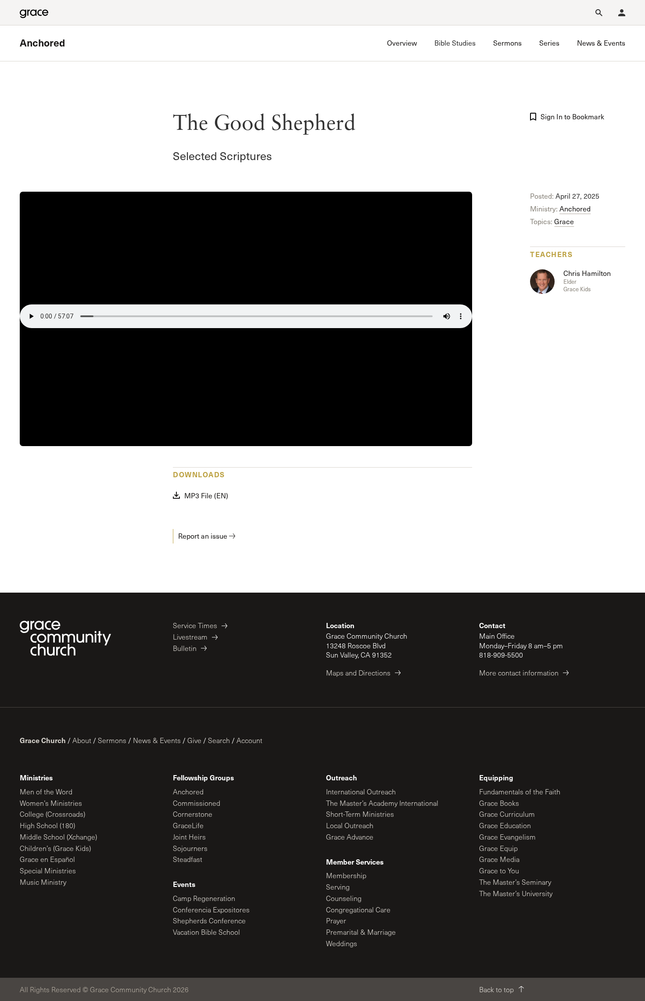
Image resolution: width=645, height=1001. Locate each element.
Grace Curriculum (507, 814)
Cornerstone (192, 814)
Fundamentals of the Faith (519, 791)
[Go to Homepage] (34, 12)
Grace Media (499, 859)
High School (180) (47, 825)
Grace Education (505, 825)
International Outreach (361, 791)
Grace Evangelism (507, 836)
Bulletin (185, 648)
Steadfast (187, 859)
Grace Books (499, 803)
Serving (338, 886)
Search (219, 740)
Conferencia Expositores (211, 909)
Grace (564, 221)
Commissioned (196, 803)
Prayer (336, 920)
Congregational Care (358, 909)
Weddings (341, 943)
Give (194, 740)
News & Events (157, 740)
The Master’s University (515, 893)
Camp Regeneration (204, 898)
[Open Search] (599, 13)
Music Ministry (43, 882)
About (81, 740)
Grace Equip (498, 848)
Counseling (344, 898)
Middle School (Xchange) (58, 836)
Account (249, 740)
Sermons (112, 740)
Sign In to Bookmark (572, 116)
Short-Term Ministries (360, 814)
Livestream (190, 636)
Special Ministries (48, 870)
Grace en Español (47, 859)
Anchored (42, 43)
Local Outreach (349, 825)
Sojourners (190, 848)
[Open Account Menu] (622, 13)
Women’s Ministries (51, 803)
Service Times (195, 625)
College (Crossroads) (52, 814)
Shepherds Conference (209, 920)
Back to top (496, 989)
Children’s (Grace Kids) (55, 848)
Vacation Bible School (206, 932)
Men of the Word (46, 791)
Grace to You (499, 870)
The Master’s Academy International (382, 803)
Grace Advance (349, 836)
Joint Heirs (189, 836)
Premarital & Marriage (361, 932)
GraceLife (188, 825)
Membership (346, 875)
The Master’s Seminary (515, 882)
